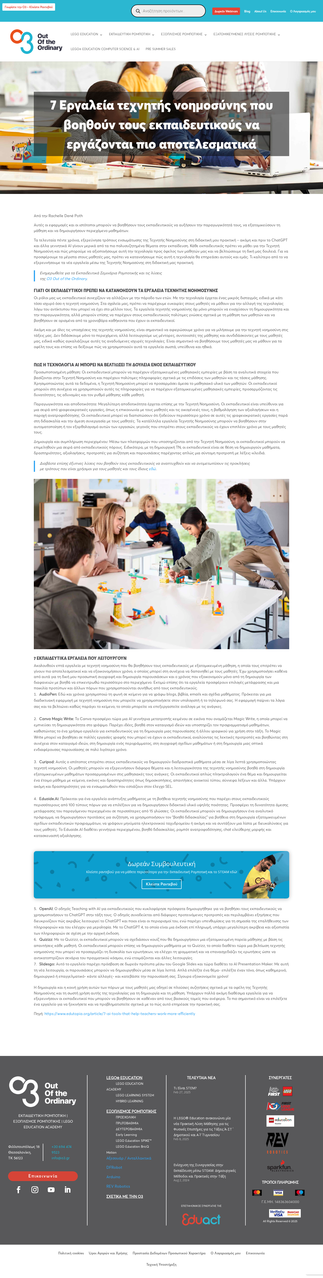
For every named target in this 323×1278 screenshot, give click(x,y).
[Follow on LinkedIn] (67, 1189)
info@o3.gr (61, 1158)
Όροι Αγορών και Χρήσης (108, 1253)
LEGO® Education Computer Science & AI (105, 49)
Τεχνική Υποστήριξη (161, 1264)
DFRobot (114, 1167)
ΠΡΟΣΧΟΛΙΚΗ (126, 1117)
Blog (247, 11)
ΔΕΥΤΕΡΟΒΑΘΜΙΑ (129, 1129)
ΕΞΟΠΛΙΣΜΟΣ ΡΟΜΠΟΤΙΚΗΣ (182, 34)
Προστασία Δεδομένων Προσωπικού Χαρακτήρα (169, 1253)
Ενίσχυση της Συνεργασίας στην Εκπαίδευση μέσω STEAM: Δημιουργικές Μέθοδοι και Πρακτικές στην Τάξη (205, 1170)
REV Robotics (118, 1186)
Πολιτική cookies (71, 1253)
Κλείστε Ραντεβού (161, 884)
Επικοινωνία (278, 11)
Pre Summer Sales (161, 49)
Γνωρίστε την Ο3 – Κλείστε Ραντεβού (29, 7)
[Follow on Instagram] (35, 1189)
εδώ (152, 468)
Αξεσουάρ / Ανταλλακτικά (128, 1158)
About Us (260, 11)
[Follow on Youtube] (51, 1189)
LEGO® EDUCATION (124, 1077)
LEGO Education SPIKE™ (134, 1140)
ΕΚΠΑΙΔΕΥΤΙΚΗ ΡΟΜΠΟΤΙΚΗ (129, 34)
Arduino (113, 1176)
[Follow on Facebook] (18, 1189)
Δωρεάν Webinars (226, 11)
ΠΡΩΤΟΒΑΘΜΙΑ (127, 1123)
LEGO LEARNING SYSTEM (135, 1095)
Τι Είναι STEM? (185, 1088)
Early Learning (126, 1135)
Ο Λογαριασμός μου (303, 11)
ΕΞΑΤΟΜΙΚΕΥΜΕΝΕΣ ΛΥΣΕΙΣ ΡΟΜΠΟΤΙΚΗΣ (245, 34)
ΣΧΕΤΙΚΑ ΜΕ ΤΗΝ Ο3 (124, 1196)
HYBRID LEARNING (129, 1101)
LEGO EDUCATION (84, 34)
